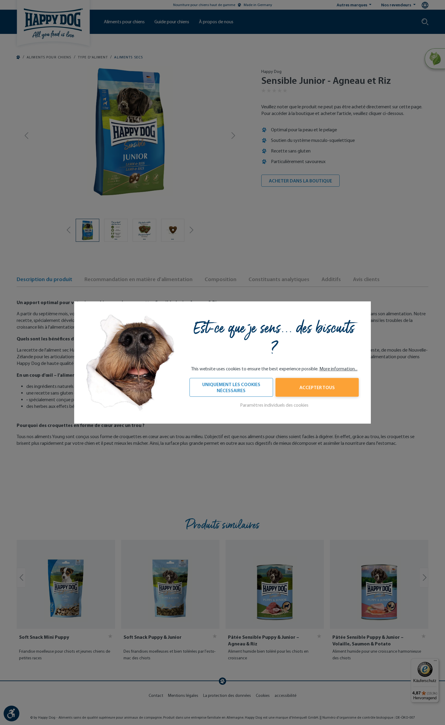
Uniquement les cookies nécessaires (231, 387)
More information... (338, 369)
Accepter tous (317, 387)
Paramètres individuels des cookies (274, 405)
